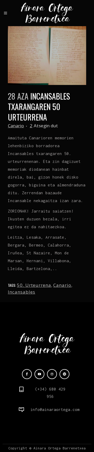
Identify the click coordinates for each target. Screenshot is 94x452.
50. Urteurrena (34, 285)
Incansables (21, 292)
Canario (16, 126)
